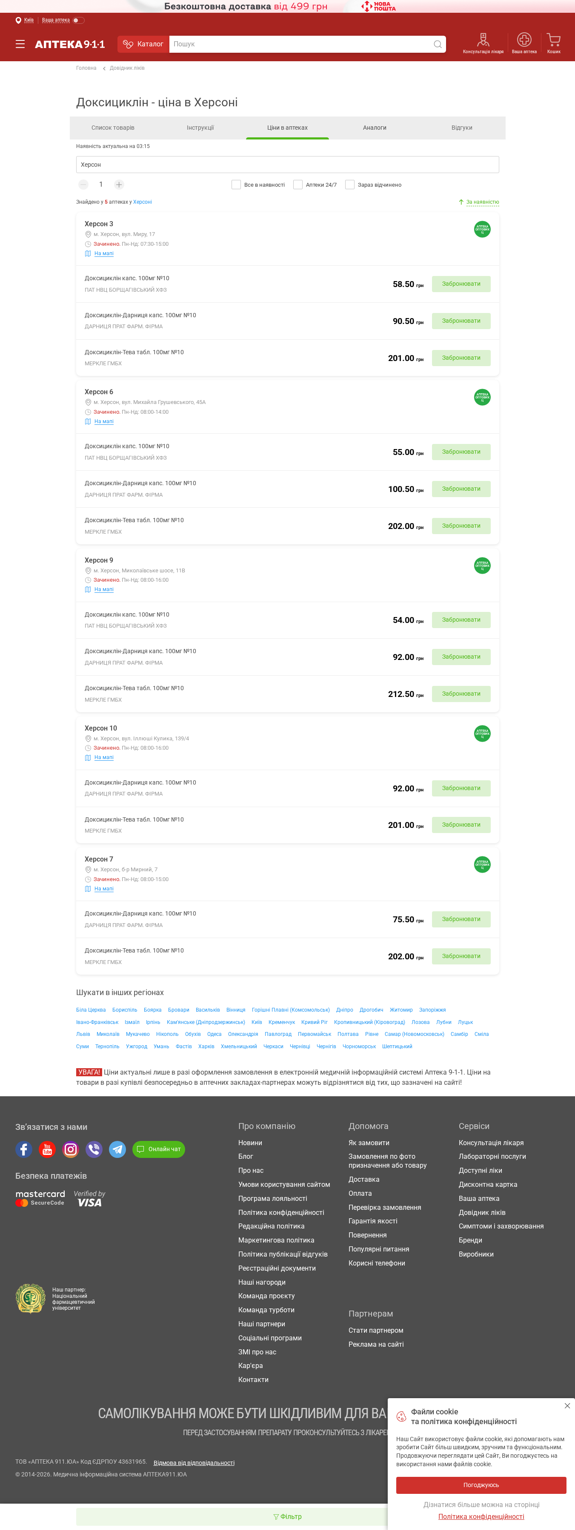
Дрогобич (371, 1010)
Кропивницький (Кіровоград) (369, 1022)
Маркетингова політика (276, 1240)
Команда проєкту (266, 1296)
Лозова (421, 1022)
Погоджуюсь (567, 1405)
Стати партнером (376, 1330)
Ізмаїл (132, 1022)
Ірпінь (153, 1022)
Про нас (250, 1170)
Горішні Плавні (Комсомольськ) (291, 1010)
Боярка (153, 1010)
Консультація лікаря (483, 51)
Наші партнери (261, 1324)
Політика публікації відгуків (283, 1254)
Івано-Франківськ (97, 1022)
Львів (83, 1034)
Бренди (470, 1240)
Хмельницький (239, 1046)
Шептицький (397, 1046)
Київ (257, 1022)
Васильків (208, 1010)
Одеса (214, 1034)
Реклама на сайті (376, 1344)
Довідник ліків (127, 68)
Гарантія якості (373, 1221)
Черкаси (273, 1046)
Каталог (150, 44)
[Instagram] (70, 1149)
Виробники (476, 1254)
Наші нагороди (262, 1282)
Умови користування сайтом (284, 1184)
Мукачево (138, 1034)
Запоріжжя (432, 1010)
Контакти (253, 1380)
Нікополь (167, 1034)
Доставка (364, 1179)
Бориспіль (124, 1010)
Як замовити (369, 1143)
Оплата (360, 1193)
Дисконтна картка (488, 1184)
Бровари (178, 1010)
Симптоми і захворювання (501, 1226)
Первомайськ (314, 1034)
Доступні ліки (480, 1170)
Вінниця (236, 1010)
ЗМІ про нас (257, 1352)
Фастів (184, 1046)
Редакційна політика (271, 1226)
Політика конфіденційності (281, 1213)
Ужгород (136, 1046)
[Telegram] (117, 1149)
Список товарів (113, 127)
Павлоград (278, 1034)
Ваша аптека (479, 1198)
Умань (161, 1046)
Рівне (371, 1034)
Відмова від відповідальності (194, 1462)
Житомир (401, 1010)
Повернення (368, 1235)
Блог (245, 1156)
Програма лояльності (272, 1198)
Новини (250, 1143)
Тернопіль (107, 1046)
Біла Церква (91, 1010)
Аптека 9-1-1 (70, 44)
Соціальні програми (270, 1338)
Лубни (444, 1022)
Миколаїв (108, 1034)
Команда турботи (266, 1310)
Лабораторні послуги (492, 1156)
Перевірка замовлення (385, 1207)
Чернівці (300, 1046)
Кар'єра (250, 1366)
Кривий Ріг (314, 1022)
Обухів (193, 1034)
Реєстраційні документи (277, 1268)
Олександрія (243, 1034)
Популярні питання (379, 1249)
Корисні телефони (377, 1263)
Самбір (459, 1034)
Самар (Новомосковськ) (414, 1034)
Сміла (482, 1034)
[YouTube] (47, 1149)
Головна (86, 68)
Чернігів (326, 1046)
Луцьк (465, 1022)
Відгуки (462, 127)
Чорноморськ (359, 1046)
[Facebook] (23, 1149)
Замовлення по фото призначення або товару (388, 1160)
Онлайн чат (165, 1149)
